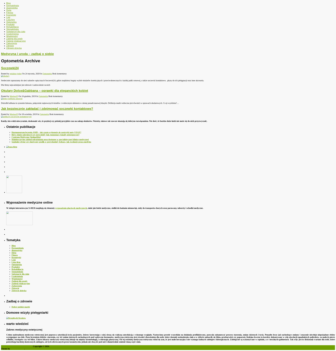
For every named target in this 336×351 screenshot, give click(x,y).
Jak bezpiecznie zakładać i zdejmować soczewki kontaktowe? (47, 108)
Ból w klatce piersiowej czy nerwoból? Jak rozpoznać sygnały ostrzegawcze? (45, 135)
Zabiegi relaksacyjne (16, 41)
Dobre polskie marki (21, 307)
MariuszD (14, 96)
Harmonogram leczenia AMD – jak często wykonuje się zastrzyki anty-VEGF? (46, 132)
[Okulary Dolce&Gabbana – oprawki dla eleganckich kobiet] (168, 99)
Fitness (9, 13)
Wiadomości (12, 36)
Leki (8, 17)
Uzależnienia (12, 34)
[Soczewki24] (168, 76)
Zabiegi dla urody (14, 39)
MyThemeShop (17, 349)
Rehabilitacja (12, 27)
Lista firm (10, 20)
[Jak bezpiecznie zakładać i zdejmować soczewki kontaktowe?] (168, 117)
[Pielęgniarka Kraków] (16, 318)
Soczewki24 (10, 68)
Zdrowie (10, 46)
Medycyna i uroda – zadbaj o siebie (27, 54)
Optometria (11, 22)
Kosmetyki (11, 15)
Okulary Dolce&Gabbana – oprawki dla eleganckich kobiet (44, 90)
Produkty (10, 24)
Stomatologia (12, 29)
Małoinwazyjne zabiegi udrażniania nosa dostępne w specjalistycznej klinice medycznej (50, 139)
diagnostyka (12, 8)
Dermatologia (12, 5)
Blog (8, 3)
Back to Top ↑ (31, 349)
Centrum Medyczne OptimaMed (26, 137)
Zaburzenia (11, 43)
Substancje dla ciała (15, 31)
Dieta (8, 10)
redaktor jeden (16, 74)
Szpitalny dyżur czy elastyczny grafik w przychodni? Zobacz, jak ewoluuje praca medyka (51, 142)
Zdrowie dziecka (14, 48)
